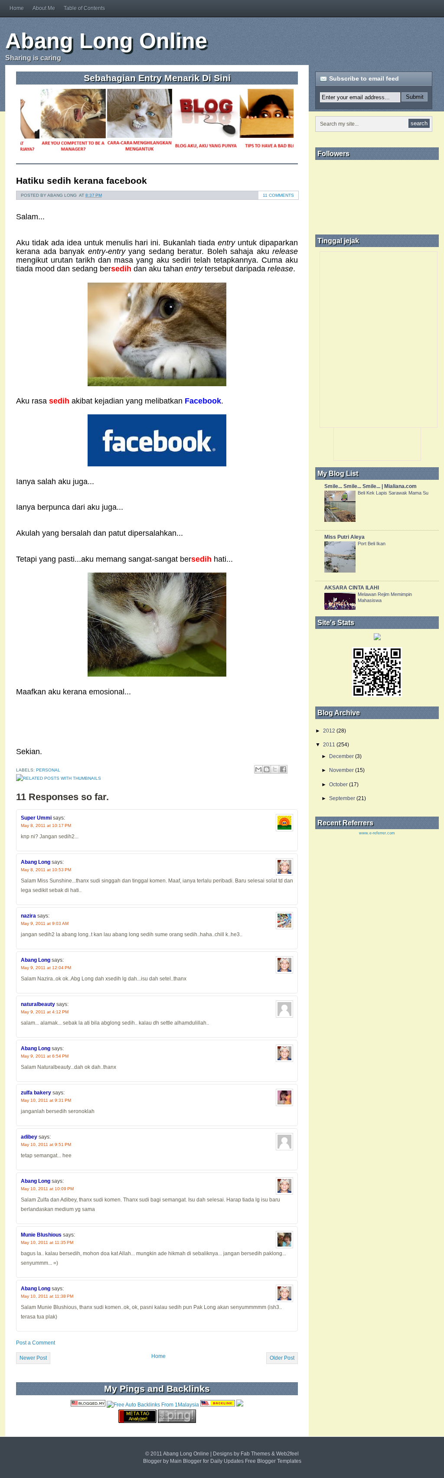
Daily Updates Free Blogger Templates (255, 1461)
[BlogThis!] (266, 769)
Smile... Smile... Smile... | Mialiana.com (370, 486)
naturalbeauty (38, 1004)
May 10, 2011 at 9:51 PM (46, 1144)
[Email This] (258, 769)
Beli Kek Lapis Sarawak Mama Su (393, 492)
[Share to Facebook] (283, 769)
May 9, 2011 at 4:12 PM (45, 1011)
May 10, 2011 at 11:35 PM (47, 1242)
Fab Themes (255, 1454)
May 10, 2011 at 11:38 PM (47, 1296)
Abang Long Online (106, 41)
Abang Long (35, 862)
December (341, 756)
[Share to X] (275, 769)
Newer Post (33, 1358)
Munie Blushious (41, 1235)
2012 (329, 731)
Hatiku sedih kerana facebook (81, 181)
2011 (329, 745)
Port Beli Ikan (371, 543)
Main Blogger (186, 1461)
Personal (48, 770)
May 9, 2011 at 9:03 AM (45, 923)
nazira (28, 916)
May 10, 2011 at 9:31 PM (46, 1100)
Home (17, 8)
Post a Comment (35, 1343)
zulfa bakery (36, 1093)
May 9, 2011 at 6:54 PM (45, 1056)
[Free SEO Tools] (137, 1421)
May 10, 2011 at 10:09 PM (47, 1188)
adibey (29, 1137)
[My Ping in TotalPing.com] (177, 1421)
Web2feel (287, 1454)
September (342, 798)
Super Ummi (36, 818)
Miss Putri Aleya (344, 537)
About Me (44, 8)
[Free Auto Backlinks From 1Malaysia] (153, 1405)
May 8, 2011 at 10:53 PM (46, 869)
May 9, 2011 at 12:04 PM (46, 967)
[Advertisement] (336, 41)
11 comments (278, 195)
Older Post (282, 1358)
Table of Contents (84, 8)
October (338, 784)
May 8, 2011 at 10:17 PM (46, 825)
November (341, 770)
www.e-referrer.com (377, 833)
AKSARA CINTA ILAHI (351, 588)
